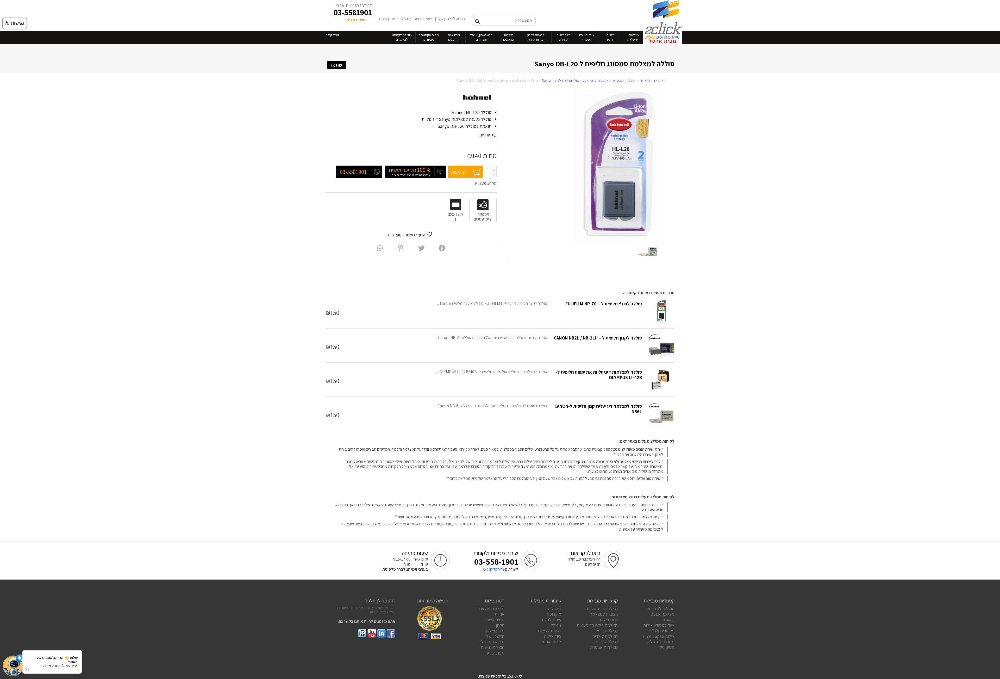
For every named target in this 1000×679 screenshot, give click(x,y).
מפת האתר (495, 653)
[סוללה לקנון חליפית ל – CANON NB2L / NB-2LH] (661, 345)
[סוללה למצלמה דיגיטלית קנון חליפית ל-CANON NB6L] (661, 414)
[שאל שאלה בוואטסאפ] (380, 248)
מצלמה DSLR (662, 614)
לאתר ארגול (551, 642)
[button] (13, 666)
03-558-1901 (496, 561)
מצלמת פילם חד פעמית (597, 625)
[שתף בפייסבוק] (442, 248)
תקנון (500, 625)
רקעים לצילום (549, 631)
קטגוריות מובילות (659, 600)
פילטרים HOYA (661, 631)
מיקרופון (554, 614)
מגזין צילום (387, 19)
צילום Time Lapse (658, 636)
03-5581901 (353, 12)
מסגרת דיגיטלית (660, 642)
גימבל (556, 625)
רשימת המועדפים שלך (416, 19)
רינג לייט (554, 609)
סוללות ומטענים (624, 80)
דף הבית (660, 80)
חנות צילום (609, 620)
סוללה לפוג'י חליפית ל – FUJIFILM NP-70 (603, 304)
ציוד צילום (552, 636)
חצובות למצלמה (604, 614)
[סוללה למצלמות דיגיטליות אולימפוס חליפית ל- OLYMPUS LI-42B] (661, 380)
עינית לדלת (551, 620)
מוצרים (645, 80)
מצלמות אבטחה (604, 647)
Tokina (668, 620)
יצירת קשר (495, 620)
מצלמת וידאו (607, 631)
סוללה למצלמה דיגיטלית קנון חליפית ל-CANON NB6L (598, 408)
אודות (499, 614)
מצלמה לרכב (606, 642)
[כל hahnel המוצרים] (477, 98)
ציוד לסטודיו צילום (658, 625)
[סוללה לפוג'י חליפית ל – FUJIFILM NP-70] (661, 311)
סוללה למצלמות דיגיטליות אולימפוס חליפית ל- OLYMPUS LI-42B (599, 374)
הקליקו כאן (491, 569)
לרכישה (459, 171)
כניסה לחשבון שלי (451, 19)
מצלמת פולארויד (489, 609)
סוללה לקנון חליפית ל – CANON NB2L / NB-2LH (598, 338)
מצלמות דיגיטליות (602, 609)
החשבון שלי (494, 636)
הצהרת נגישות (492, 647)
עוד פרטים (488, 135)
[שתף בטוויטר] (421, 248)
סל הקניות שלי (492, 642)
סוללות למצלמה (595, 80)
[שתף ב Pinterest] (400, 248)
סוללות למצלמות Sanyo (560, 80)
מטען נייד (666, 647)
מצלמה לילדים (605, 636)
